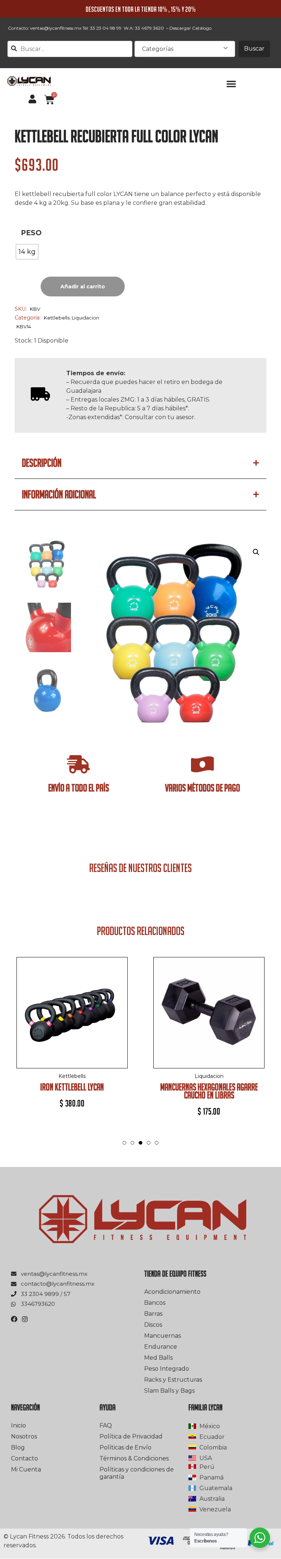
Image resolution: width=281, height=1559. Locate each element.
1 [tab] (124, 1143)
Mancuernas (162, 1335)
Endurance (160, 1346)
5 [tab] (156, 1143)
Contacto (24, 1458)
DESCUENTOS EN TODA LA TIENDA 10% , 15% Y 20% (141, 9)
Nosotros (24, 1436)
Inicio (18, 1425)
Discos (153, 1324)
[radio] (27, 251)
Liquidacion (85, 318)
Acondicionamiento (172, 1291)
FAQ (106, 1425)
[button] (231, 83)
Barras (153, 1313)
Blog (18, 1447)
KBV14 (23, 326)
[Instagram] (25, 1319)
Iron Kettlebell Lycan (72, 1087)
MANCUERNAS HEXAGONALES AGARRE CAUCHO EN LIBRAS (209, 1091)
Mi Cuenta (26, 1469)
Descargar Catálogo (190, 28)
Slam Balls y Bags (169, 1390)
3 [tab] (140, 1150)
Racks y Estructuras (173, 1379)
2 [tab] (132, 1143)
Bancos (154, 1302)
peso (31, 232)
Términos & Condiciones (134, 1458)
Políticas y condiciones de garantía (137, 1473)
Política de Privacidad (131, 1436)
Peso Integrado (166, 1368)
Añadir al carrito (82, 286)
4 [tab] (148, 1143)
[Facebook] (14, 1319)
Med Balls (158, 1357)
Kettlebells (57, 318)
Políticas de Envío (125, 1447)
